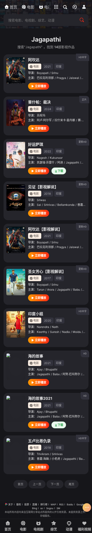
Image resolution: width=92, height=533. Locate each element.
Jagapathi (72, 162)
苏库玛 (41, 115)
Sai (39, 204)
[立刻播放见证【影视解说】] (15, 197)
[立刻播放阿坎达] (15, 70)
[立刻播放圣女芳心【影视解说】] (15, 282)
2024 (47, 109)
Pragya (61, 78)
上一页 (37, 484)
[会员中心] (84, 6)
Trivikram (43, 454)
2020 (47, 320)
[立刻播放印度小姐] (15, 324)
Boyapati (43, 73)
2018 (47, 193)
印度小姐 (35, 313)
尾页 (71, 484)
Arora (50, 289)
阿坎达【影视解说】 (45, 229)
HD (85, 353)
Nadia (66, 332)
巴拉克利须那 (45, 78)
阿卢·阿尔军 (44, 120)
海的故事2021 (40, 398)
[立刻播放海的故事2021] (15, 409)
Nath (55, 327)
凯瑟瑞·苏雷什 (45, 162)
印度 (59, 66)
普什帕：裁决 (39, 102)
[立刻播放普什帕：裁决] (15, 112)
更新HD (83, 141)
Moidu (77, 332)
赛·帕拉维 (84, 120)
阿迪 (60, 162)
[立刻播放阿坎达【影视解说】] (15, 240)
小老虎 (56, 458)
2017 (47, 278)
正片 (84, 99)
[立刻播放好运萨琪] (15, 155)
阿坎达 (33, 59)
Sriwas (41, 200)
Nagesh (42, 157)
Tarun (40, 289)
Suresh (54, 332)
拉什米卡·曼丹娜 (64, 120)
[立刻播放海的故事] (15, 366)
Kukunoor (56, 157)
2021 (47, 66)
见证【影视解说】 (43, 187)
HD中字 (83, 57)
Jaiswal (74, 78)
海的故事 (35, 356)
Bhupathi (51, 369)
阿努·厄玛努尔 (71, 374)
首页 (20, 484)
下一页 (55, 484)
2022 (47, 151)
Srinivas (49, 204)
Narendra (43, 327)
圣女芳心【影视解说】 (47, 271)
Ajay (40, 369)
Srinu (54, 73)
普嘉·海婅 (83, 204)
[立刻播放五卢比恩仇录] (15, 451)
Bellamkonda (66, 204)
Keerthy (42, 332)
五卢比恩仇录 (39, 440)
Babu (85, 162)
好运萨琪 (35, 144)
